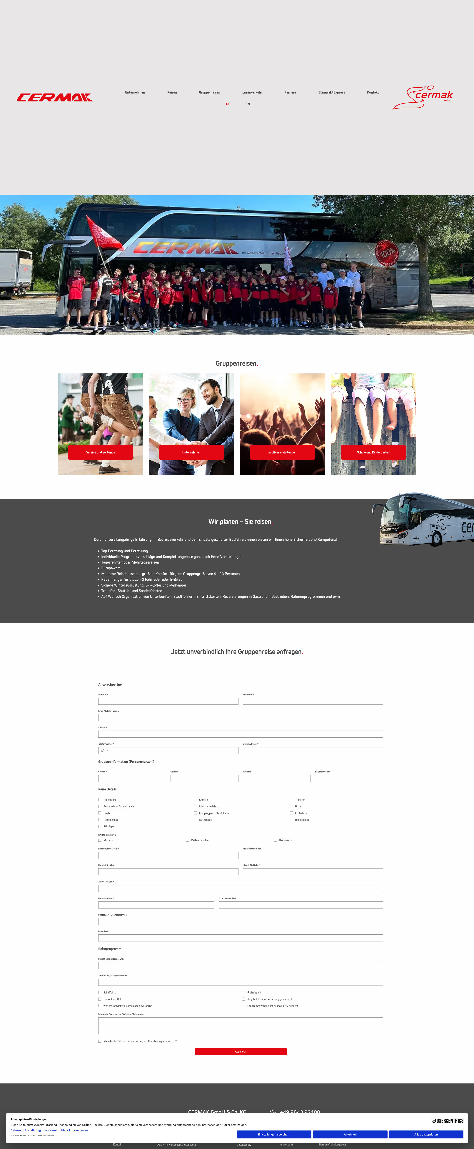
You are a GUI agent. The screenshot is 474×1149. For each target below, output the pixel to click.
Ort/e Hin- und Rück (227, 898)
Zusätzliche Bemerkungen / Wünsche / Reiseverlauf (121, 1014)
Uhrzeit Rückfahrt (107, 865)
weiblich (174, 771)
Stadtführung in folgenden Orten (112, 975)
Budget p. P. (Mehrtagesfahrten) (112, 914)
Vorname (103, 694)
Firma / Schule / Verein (108, 711)
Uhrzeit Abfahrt (106, 898)
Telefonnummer (106, 744)
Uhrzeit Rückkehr (251, 865)
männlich (247, 771)
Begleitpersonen (322, 771)
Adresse (102, 727)
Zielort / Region (106, 881)
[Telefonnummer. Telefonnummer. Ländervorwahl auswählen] (104, 751)
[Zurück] (12, 265)
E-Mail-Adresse (250, 744)
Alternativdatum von (252, 848)
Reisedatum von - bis (108, 848)
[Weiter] (462, 265)
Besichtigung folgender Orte (111, 959)
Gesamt (102, 771)
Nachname (248, 694)
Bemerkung (103, 931)
